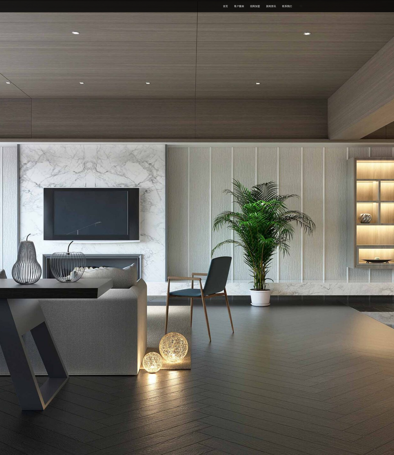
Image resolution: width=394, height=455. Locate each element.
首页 (225, 6)
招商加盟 (255, 6)
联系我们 (287, 6)
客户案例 (239, 6)
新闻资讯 (271, 6)
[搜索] (301, 6)
